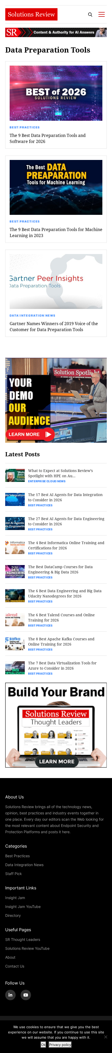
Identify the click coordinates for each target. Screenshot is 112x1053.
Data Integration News (32, 315)
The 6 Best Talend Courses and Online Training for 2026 (61, 617)
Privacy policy (60, 1045)
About (10, 957)
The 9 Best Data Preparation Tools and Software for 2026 (48, 138)
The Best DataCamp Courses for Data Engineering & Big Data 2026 (60, 569)
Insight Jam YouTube (23, 906)
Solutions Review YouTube (27, 948)
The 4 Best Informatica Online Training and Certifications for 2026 (66, 545)
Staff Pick (13, 873)
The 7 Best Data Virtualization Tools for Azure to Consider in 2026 (62, 665)
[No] (105, 1036)
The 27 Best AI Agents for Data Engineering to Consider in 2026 (66, 521)
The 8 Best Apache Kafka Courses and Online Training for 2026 (61, 641)
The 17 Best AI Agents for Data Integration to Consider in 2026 (65, 497)
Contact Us (14, 966)
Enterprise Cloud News (47, 481)
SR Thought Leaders (22, 939)
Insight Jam (15, 897)
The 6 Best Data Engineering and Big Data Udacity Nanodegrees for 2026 (65, 593)
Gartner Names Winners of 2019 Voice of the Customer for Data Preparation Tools (54, 326)
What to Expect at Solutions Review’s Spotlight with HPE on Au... (60, 473)
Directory (13, 915)
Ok (43, 1045)
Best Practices (25, 127)
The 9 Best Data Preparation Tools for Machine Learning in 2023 (56, 232)
